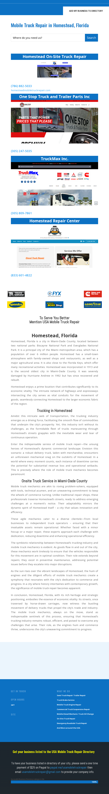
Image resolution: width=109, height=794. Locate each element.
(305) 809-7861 (21, 213)
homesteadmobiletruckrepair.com (30, 90)
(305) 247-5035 (21, 151)
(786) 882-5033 (21, 86)
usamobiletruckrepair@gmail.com (41, 772)
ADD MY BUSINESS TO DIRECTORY (86, 11)
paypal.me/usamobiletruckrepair (68, 767)
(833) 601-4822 (21, 275)
